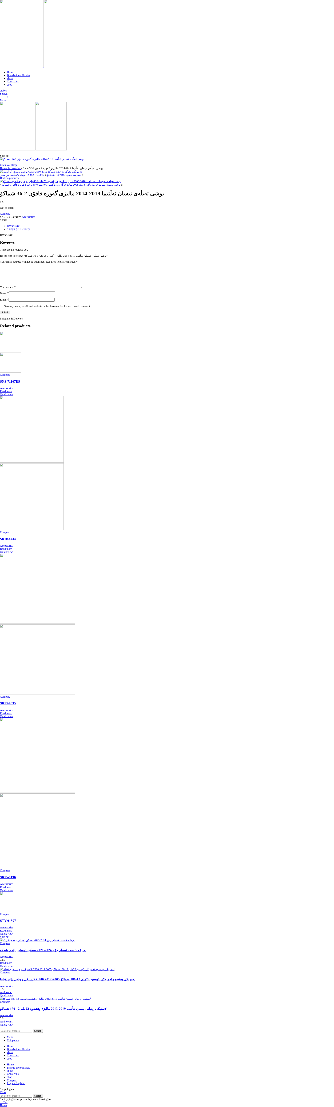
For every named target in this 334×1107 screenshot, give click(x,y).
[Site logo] (22, 66)
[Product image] (10, 371)
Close (3, 1092)
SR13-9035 (8, 703)
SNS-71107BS (10, 381)
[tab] (170, 225)
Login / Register (16, 1083)
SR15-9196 (8, 877)
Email (4, 299)
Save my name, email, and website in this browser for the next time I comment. (47, 306)
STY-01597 (8, 920)
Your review (8, 287)
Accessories (14, 168)
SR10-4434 (8, 539)
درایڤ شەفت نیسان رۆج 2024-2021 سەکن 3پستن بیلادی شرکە (43, 950)
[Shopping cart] (1, 152)
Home (3, 168)
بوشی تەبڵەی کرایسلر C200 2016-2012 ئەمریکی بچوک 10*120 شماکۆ (40, 174)
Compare (12, 1080)
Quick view (6, 394)
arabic (3, 90)
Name (4, 293)
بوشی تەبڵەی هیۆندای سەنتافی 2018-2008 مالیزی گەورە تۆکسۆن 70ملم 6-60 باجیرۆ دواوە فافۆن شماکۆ (61, 184)
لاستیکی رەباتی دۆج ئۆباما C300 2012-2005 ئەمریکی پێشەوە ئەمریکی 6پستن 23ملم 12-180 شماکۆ (67, 979)
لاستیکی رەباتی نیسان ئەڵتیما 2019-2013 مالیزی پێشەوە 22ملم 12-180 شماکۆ (53, 1008)
